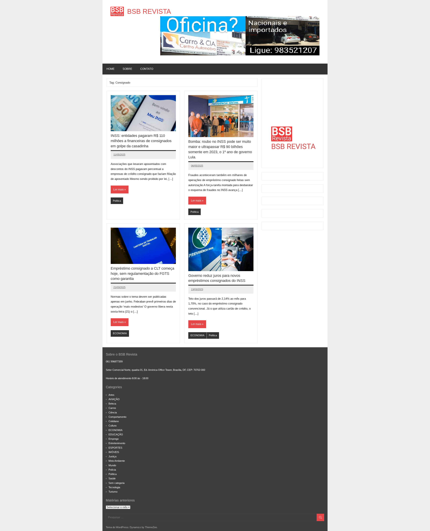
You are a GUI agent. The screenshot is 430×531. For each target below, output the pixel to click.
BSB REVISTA (149, 11)
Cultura (112, 425)
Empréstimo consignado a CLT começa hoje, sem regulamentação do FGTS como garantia (142, 273)
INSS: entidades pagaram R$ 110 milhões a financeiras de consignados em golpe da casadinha (141, 141)
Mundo (112, 465)
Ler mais (118, 189)
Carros (112, 408)
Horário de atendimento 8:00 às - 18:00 (127, 378)
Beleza (112, 403)
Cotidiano (114, 421)
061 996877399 (114, 361)
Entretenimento (117, 443)
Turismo (113, 491)
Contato (146, 68)
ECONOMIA (120, 333)
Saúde (112, 478)
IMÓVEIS (114, 452)
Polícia (112, 469)
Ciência (113, 412)
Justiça (112, 456)
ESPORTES (115, 447)
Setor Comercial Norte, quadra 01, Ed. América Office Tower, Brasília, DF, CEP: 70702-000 (155, 369)
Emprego (114, 438)
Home (110, 68)
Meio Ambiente (117, 460)
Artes (111, 394)
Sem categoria (116, 483)
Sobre (127, 68)
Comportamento (117, 416)
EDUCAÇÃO (116, 434)
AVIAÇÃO (114, 399)
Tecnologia (114, 487)
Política (117, 200)
